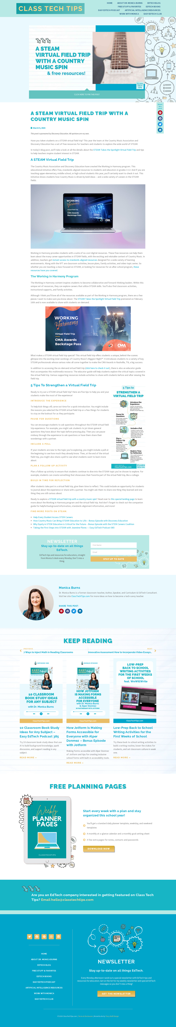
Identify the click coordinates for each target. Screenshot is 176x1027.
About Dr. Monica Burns (130, 3)
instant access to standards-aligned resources (75, 259)
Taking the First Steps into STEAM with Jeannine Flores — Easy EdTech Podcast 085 (73, 527)
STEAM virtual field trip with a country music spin (72, 499)
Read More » (28, 757)
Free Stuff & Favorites (129, 7)
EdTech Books (153, 7)
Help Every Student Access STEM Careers (53, 517)
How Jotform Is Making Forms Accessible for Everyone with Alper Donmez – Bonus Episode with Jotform (86, 736)
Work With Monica (129, 14)
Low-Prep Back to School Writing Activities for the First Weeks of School (133, 732)
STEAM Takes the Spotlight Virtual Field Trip (99, 298)
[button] (160, 112)
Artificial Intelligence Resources (142, 10)
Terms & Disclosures (85, 1016)
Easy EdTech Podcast (109, 10)
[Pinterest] (44, 936)
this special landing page (123, 499)
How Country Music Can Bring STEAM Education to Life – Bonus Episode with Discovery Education (80, 520)
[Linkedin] (58, 936)
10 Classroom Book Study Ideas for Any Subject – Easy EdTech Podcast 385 (39, 732)
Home (109, 3)
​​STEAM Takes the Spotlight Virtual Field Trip (114, 149)
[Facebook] (36, 936)
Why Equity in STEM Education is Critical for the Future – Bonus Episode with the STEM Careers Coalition (83, 524)
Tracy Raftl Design (112, 1016)
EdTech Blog (153, 3)
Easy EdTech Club (153, 14)
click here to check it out (97, 368)
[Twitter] (29, 936)
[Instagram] (51, 936)
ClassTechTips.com (80, 596)
